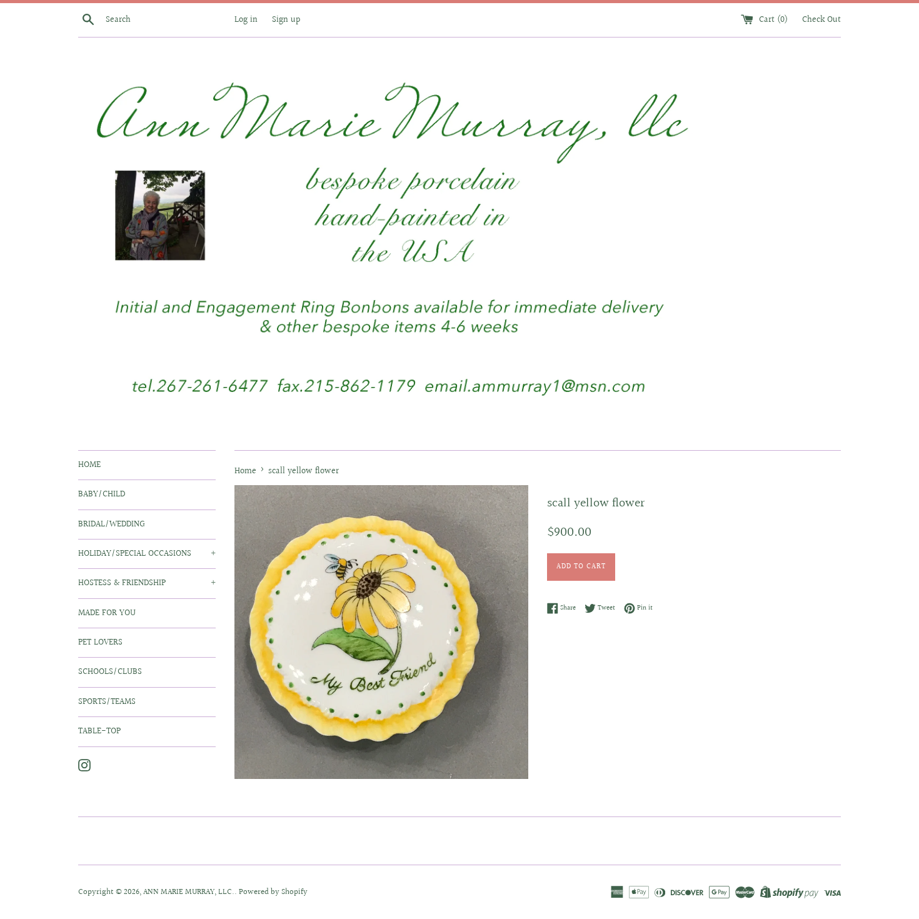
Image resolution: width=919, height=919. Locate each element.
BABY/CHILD (101, 494)
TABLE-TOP (99, 731)
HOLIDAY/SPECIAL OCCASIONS (147, 554)
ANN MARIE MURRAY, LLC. (188, 892)
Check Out (821, 20)
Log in (246, 20)
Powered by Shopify (273, 892)
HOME (89, 465)
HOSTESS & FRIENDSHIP (147, 583)
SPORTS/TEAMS (107, 702)
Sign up (286, 20)
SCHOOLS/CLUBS (110, 672)
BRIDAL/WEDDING (111, 524)
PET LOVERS (100, 643)
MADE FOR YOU (107, 613)
